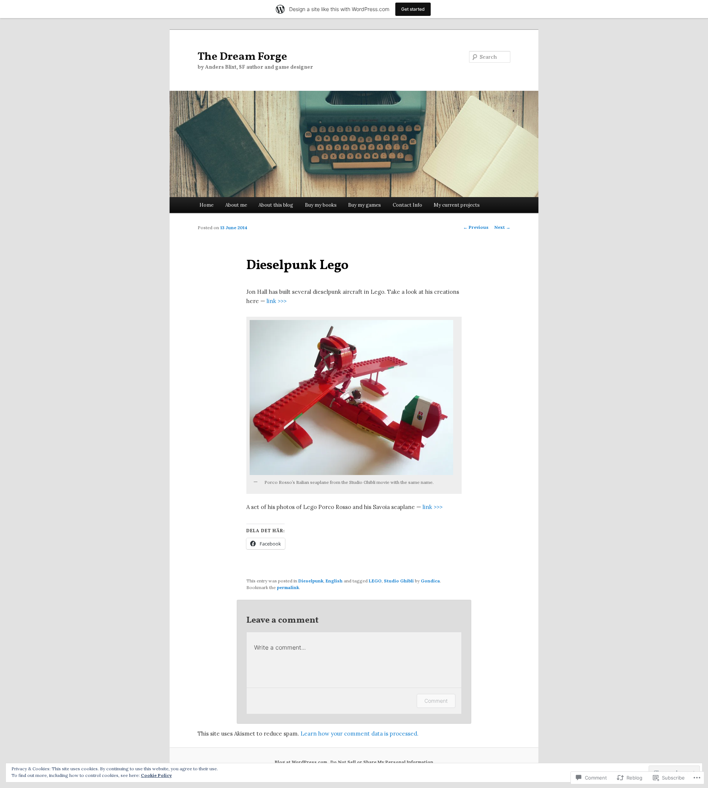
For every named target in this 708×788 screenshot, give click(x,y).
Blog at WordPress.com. (301, 762)
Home (206, 205)
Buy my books (321, 205)
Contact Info (407, 205)
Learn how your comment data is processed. (360, 733)
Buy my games (364, 205)
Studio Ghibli (399, 581)
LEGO (375, 581)
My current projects (457, 205)
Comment (436, 701)
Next (502, 227)
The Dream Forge (242, 57)
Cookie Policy (156, 775)
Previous (476, 227)
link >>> (277, 300)
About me (236, 205)
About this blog (275, 205)
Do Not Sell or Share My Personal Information (381, 762)
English (334, 581)
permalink (288, 587)
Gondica (430, 581)
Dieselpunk (310, 581)
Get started (413, 9)
